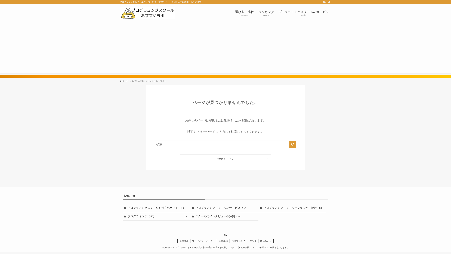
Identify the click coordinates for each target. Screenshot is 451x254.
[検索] (329, 2)
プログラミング (141, 216)
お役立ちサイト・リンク (244, 241)
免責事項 (223, 241)
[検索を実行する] (292, 144)
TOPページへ (225, 159)
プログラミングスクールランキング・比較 (292, 207)
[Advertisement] (225, 48)
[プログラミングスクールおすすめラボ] (147, 13)
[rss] (324, 2)
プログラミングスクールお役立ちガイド (156, 207)
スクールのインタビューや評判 (217, 216)
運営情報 (184, 241)
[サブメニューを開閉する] (186, 216)
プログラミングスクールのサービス (220, 207)
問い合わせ (266, 241)
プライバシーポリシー (203, 241)
